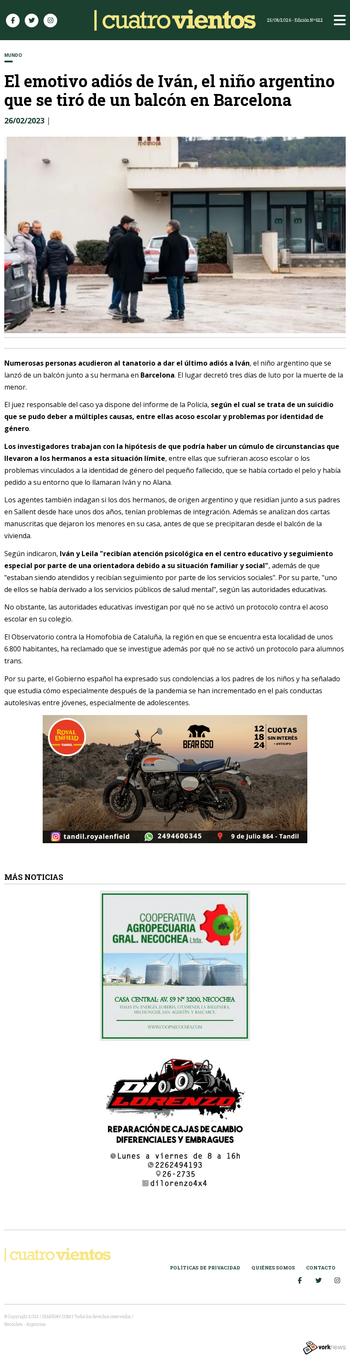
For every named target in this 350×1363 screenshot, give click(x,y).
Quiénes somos (273, 1267)
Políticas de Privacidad (205, 1267)
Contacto (320, 1267)
